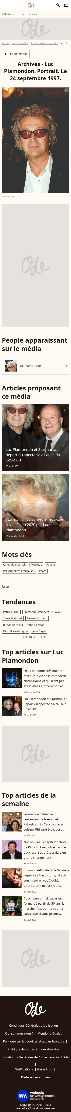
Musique (36, 564)
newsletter (66, 5)
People (50, 564)
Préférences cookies (35, 1077)
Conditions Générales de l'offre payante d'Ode (35, 1057)
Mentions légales (49, 1033)
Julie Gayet (39, 631)
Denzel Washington (15, 631)
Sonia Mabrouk (12, 618)
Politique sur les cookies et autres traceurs (33, 1041)
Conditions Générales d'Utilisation (33, 1025)
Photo (42, 571)
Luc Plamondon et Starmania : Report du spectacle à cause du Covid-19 (33, 455)
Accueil (5, 43)
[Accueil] (31, 5)
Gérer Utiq (44, 1069)
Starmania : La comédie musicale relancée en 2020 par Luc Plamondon (34, 524)
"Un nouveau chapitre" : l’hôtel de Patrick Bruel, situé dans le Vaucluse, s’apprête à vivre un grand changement (45, 850)
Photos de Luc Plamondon (44, 43)
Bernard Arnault (37, 618)
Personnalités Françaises (19, 571)
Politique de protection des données (34, 1049)
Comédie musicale (15, 564)
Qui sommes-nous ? (19, 1033)
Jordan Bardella (13, 625)
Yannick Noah (35, 625)
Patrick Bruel (11, 612)
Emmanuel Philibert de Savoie (43, 612)
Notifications (24, 1069)
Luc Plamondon (20, 43)
